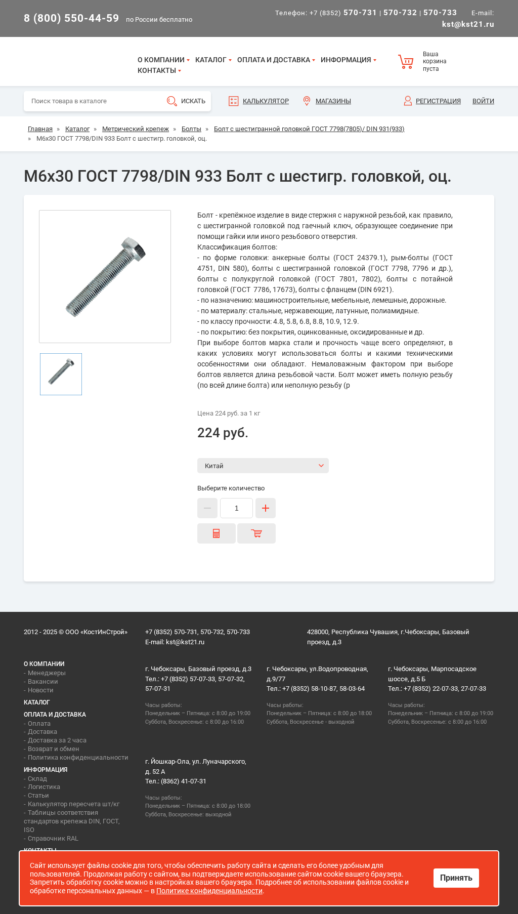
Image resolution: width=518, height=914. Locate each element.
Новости (41, 690)
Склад (37, 778)
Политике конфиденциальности (209, 891)
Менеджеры (47, 673)
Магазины (333, 101)
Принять (456, 878)
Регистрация (438, 101)
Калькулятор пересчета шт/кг (73, 804)
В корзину (256, 533)
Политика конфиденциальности (78, 757)
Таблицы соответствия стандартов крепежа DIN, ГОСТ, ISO (72, 821)
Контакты (157, 70)
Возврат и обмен (53, 749)
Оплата (39, 723)
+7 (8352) (343, 13)
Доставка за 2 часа (57, 740)
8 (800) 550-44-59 (71, 18)
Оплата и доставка (273, 60)
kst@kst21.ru (185, 642)
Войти (483, 101)
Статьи (38, 795)
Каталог (211, 60)
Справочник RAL (53, 838)
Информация (346, 60)
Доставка (42, 731)
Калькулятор (266, 101)
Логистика (44, 787)
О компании (161, 60)
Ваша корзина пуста (435, 61)
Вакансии (43, 681)
